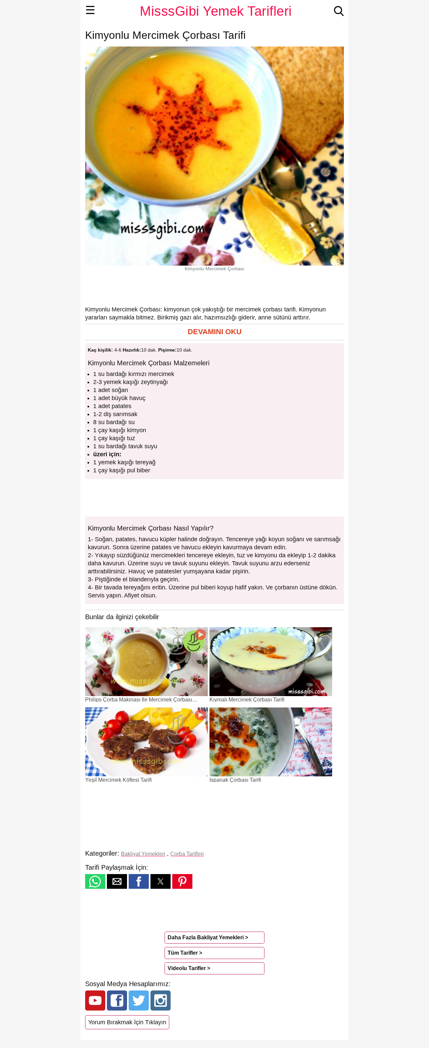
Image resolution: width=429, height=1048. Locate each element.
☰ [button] (90, 10)
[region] (214, 288)
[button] (214, 332)
